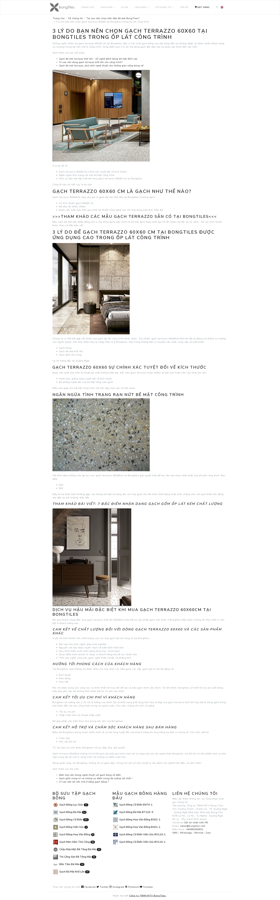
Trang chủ (59, 18)
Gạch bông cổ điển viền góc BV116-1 (142, 842)
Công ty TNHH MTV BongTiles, (147, 895)
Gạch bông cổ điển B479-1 (135, 804)
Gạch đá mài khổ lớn (73, 871)
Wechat (198, 832)
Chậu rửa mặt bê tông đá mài (79, 849)
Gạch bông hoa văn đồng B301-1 (139, 827)
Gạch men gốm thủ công (76, 842)
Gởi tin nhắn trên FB (196, 822)
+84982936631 (194, 829)
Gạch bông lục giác (73, 804)
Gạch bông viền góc (73, 827)
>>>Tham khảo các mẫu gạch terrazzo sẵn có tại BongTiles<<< (134, 216)
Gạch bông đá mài (72, 812)
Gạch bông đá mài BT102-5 (136, 812)
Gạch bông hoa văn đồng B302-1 (139, 819)
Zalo (208, 832)
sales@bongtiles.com (192, 826)
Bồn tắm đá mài (71, 864)
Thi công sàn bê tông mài (77, 857)
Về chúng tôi (75, 18)
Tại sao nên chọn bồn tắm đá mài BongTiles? (113, 18)
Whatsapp (186, 832)
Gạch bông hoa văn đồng (76, 834)
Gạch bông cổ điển (73, 819)
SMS (175, 832)
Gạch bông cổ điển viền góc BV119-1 (142, 834)
